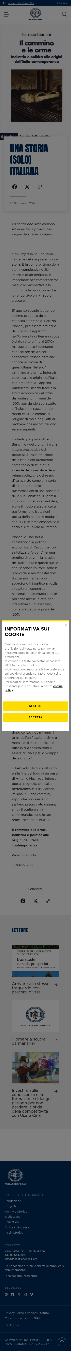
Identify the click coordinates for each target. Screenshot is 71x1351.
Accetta (35, 717)
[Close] (66, 625)
